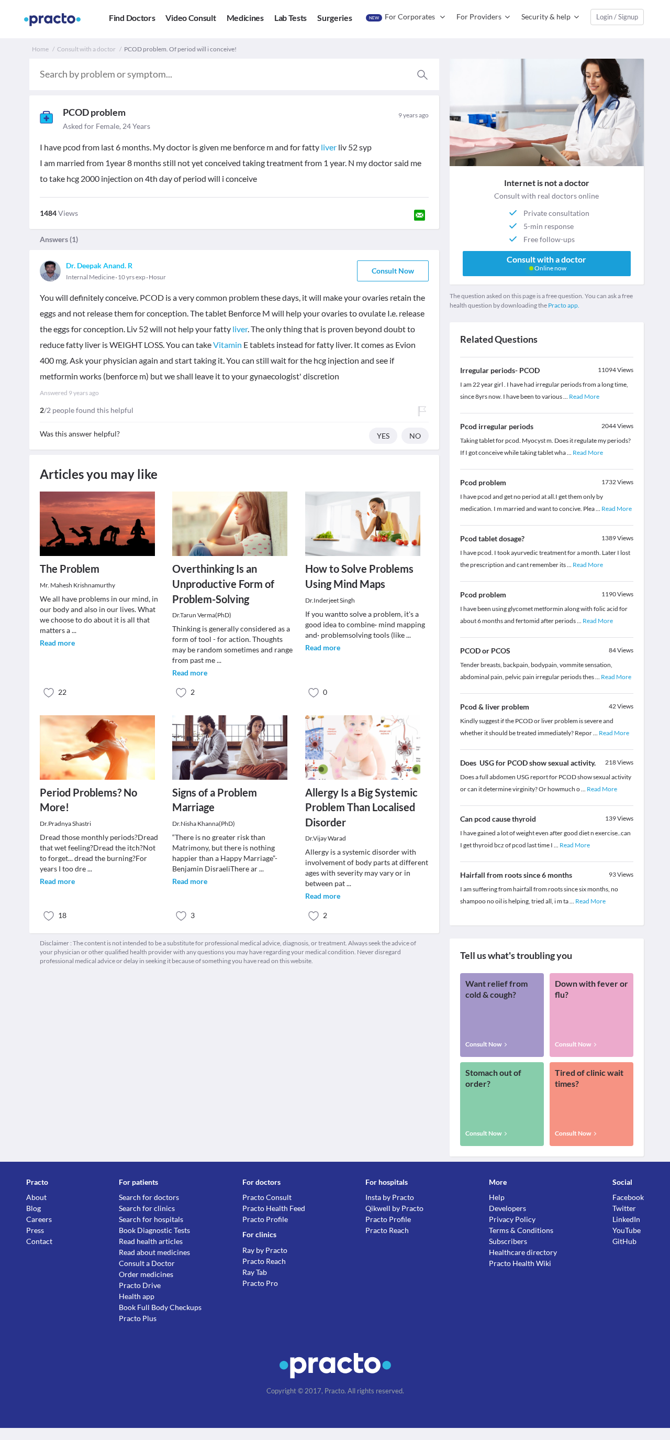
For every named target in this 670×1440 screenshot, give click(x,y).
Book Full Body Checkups (160, 1307)
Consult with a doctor (86, 49)
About (36, 1197)
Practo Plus (138, 1318)
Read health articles (151, 1241)
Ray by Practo (264, 1250)
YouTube (626, 1230)
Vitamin (227, 345)
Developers (507, 1208)
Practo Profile (265, 1219)
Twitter (624, 1208)
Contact (39, 1241)
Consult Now (393, 270)
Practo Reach (264, 1261)
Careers (39, 1219)
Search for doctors (149, 1197)
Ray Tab (254, 1272)
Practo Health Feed (273, 1208)
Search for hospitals (151, 1219)
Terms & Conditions (521, 1230)
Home (40, 49)
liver (329, 147)
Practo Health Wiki (520, 1263)
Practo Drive (140, 1285)
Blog (33, 1208)
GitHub (624, 1241)
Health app (136, 1296)
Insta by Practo (389, 1197)
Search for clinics (147, 1208)
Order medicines (146, 1274)
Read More (584, 396)
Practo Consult (267, 1197)
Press (35, 1230)
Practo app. (563, 305)
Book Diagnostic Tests (154, 1230)
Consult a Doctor (147, 1263)
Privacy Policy (512, 1219)
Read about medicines (154, 1252)
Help (497, 1197)
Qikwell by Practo (394, 1208)
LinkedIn (626, 1219)
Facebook (628, 1197)
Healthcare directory (523, 1252)
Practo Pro (260, 1283)
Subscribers (508, 1241)
